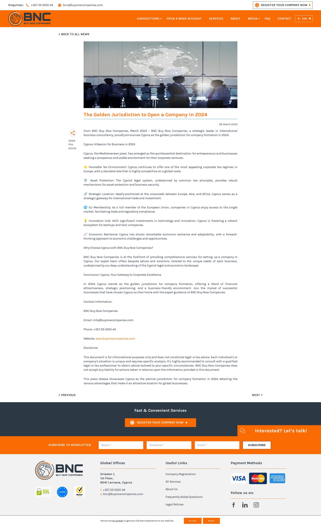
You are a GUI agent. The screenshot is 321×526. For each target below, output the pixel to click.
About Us (172, 489)
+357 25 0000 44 (114, 490)
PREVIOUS (68, 395)
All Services (173, 481)
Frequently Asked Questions (184, 497)
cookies (119, 520)
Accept (193, 520)
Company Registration (181, 474)
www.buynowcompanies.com (115, 338)
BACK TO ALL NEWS (75, 34)
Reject (211, 520)
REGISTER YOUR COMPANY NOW (284, 5)
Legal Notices (175, 504)
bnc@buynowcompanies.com (123, 494)
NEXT (256, 395)
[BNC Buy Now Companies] (29, 19)
